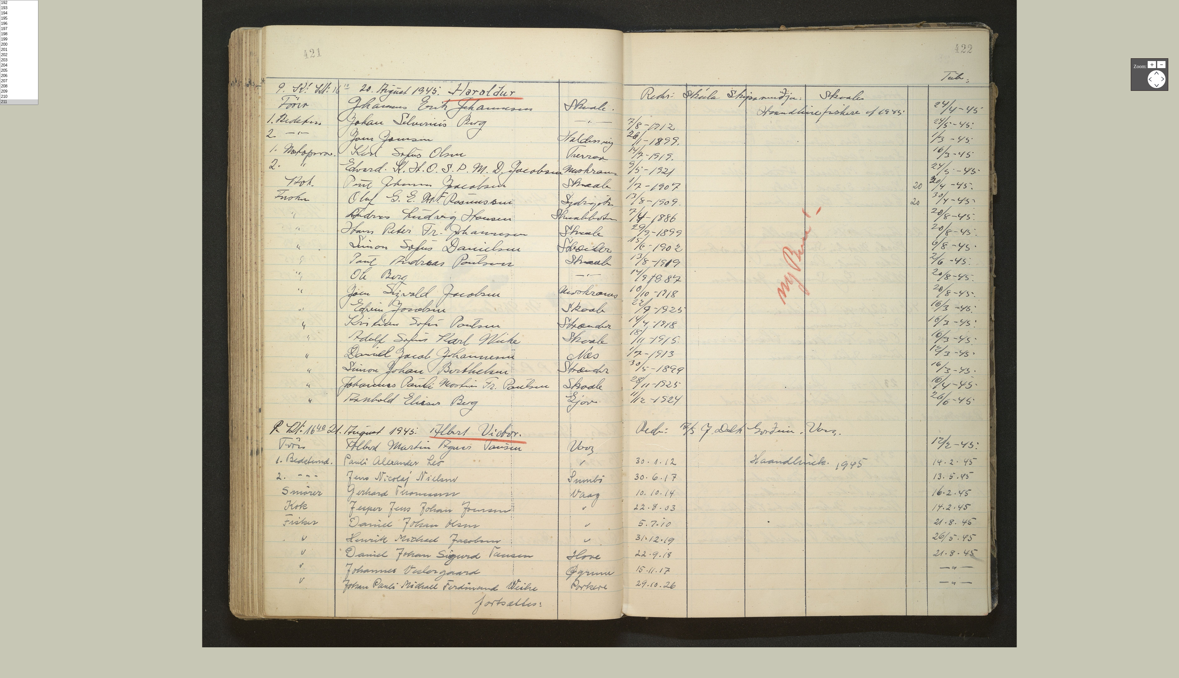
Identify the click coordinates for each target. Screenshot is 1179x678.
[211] (19, 102)
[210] (19, 96)
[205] (19, 70)
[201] (19, 49)
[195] (19, 18)
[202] (19, 55)
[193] (19, 8)
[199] (19, 39)
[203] (19, 60)
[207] (19, 81)
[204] (19, 65)
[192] (19, 3)
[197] (19, 29)
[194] (19, 13)
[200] (19, 44)
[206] (19, 76)
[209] (19, 91)
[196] (19, 23)
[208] (19, 86)
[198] (19, 34)
